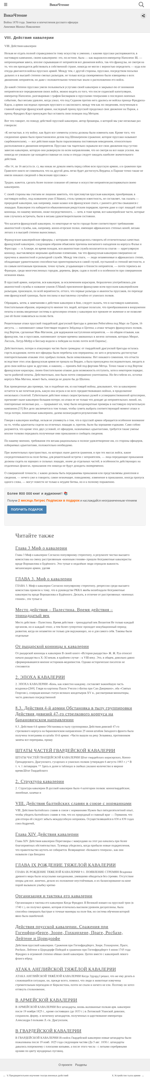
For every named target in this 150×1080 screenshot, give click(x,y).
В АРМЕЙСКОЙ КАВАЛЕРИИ (46, 1000)
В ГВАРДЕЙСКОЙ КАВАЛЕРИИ (48, 1031)
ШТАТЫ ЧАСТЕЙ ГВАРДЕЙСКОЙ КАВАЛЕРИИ (65, 750)
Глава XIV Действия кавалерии (47, 834)
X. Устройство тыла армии (126, 1075)
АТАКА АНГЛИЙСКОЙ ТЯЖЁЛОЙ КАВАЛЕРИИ (65, 969)
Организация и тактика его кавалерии (53, 896)
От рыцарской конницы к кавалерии (52, 646)
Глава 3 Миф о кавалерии (41, 548)
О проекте (65, 1064)
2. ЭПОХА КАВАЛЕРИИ (40, 677)
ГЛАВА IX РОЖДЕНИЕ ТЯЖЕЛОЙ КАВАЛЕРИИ (65, 865)
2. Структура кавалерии (39, 781)
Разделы (81, 1064)
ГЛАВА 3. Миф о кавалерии (43, 579)
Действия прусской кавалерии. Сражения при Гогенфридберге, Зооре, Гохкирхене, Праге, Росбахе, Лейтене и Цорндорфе (69, 932)
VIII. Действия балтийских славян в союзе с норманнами (73, 803)
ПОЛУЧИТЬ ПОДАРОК (27, 509)
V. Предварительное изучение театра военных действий (37, 1075)
